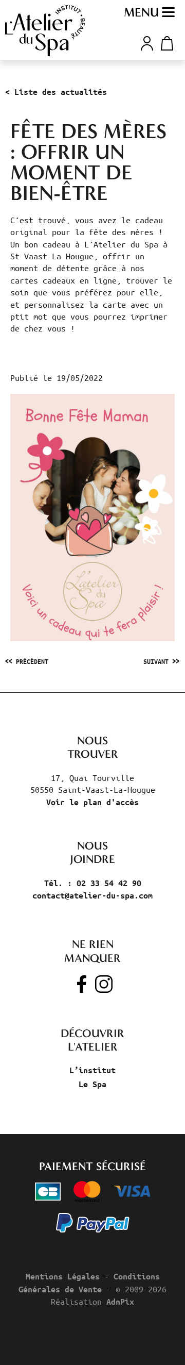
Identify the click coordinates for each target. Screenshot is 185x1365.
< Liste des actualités (56, 91)
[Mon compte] (147, 42)
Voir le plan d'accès (92, 802)
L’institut (92, 1070)
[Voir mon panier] (165, 43)
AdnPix (120, 1301)
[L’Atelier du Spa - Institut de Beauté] (45, 30)
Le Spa (92, 1084)
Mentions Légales (63, 1276)
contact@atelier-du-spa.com (92, 895)
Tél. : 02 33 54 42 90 (92, 883)
